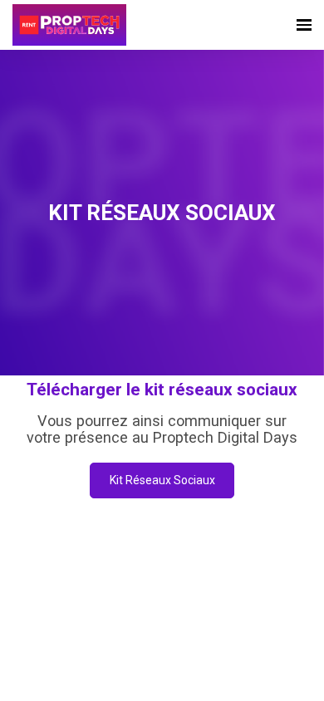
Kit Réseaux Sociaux (162, 480)
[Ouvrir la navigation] (304, 25)
